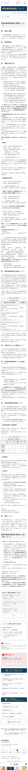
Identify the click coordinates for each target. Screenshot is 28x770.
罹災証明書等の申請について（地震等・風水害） (12, 658)
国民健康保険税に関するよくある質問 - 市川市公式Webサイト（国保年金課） (12, 679)
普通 (12, 597)
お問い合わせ (24, 752)
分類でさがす (23, 728)
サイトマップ (3, 756)
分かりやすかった (7, 603)
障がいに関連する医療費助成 (8, 716)
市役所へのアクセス (4, 752)
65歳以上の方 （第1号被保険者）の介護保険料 (11, 713)
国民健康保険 (13, 729)
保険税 (17, 729)
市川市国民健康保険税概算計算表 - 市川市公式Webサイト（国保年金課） (13, 675)
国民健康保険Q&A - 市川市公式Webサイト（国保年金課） (13, 689)
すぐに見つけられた (8, 610)
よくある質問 (17, 752)
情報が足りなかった (8, 598)
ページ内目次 (6, 16)
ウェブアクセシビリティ (5, 758)
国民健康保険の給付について (8, 710)
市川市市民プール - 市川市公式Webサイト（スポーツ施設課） (13, 693)
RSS (18, 663)
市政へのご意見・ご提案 (15, 758)
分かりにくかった (7, 605)
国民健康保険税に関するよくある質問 (10, 706)
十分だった (6, 597)
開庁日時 (10, 752)
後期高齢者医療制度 (19, 109)
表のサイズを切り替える (14, 297)
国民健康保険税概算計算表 (10, 562)
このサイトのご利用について (12, 756)
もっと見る (10, 663)
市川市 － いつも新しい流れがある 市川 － (12, 728)
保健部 (3, 627)
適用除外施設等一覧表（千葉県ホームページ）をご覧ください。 (14, 133)
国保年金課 (9, 627)
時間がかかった (7, 612)
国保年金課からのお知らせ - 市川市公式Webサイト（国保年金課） (12, 684)
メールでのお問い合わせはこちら (10, 635)
